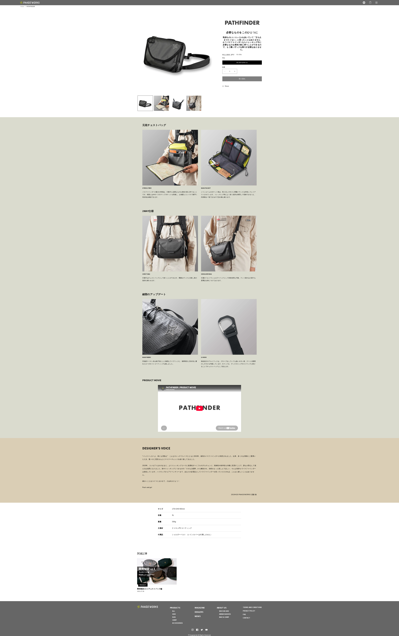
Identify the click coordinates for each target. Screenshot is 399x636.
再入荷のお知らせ (242, 62)
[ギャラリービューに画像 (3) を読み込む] (177, 103)
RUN (174, 617)
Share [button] (227, 86)
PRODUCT (142, 585)
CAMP (174, 620)
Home (22, 6)
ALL (173, 611)
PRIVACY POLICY (249, 611)
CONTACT (246, 618)
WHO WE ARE (224, 611)
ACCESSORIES (177, 623)
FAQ (244, 614)
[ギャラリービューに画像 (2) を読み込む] (161, 103)
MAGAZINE (200, 607)
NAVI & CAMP (224, 617)
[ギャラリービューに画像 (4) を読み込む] (193, 103)
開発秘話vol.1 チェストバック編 (149, 589)
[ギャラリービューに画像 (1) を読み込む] (145, 103)
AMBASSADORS (225, 614)
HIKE (174, 614)
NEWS (198, 616)
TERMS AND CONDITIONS (252, 607)
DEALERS (199, 612)
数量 (223, 67)
